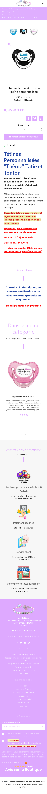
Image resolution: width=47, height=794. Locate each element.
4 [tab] (18, 431)
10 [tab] (40, 431)
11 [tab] (14, 434)
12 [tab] (18, 434)
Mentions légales (23, 689)
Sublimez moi (37, 781)
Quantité (23, 125)
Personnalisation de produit (23, 136)
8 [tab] (33, 431)
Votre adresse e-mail (11, 722)
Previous (7, 32)
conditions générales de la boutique (24, 743)
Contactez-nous (23, 702)
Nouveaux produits (23, 667)
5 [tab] (21, 431)
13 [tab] (21, 434)
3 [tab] (14, 431)
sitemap (23, 706)
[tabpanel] (23, 387)
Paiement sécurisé (23, 699)
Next (40, 32)
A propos (23, 696)
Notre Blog (23, 674)
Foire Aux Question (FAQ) (24, 670)
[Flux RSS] (26, 763)
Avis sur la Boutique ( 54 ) (13, 763)
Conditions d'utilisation (23, 692)
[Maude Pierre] (23, 3)
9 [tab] (36, 431)
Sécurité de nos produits (23, 654)
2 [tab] (10, 431)
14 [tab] (25, 434)
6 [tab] (25, 431)
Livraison (23, 686)
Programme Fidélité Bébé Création (23, 663)
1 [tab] (6, 431)
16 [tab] (33, 434)
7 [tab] (29, 431)
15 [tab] (29, 434)
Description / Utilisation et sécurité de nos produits (23, 659)
